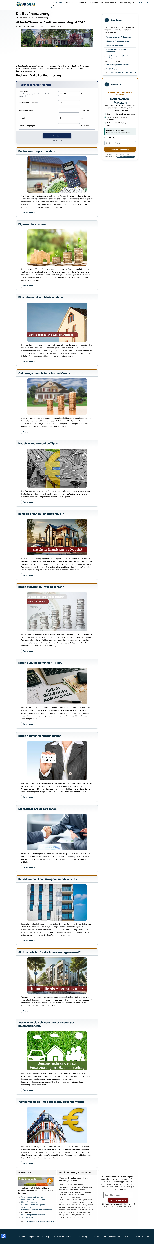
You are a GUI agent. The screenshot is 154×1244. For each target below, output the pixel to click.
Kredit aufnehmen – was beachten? (41, 586)
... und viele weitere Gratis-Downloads (121, 72)
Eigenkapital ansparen (32, 224)
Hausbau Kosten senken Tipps (38, 443)
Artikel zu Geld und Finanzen (136, 1237)
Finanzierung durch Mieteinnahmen (41, 297)
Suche (96, 1237)
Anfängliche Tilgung (32, 110)
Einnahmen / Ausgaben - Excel (117, 41)
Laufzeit (27, 118)
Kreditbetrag (29, 91)
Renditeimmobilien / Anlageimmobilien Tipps (47, 879)
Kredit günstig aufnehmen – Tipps (40, 662)
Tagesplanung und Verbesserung (118, 37)
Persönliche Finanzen (74, 3)
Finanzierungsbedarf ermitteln (117, 65)
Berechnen (57, 136)
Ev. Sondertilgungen (32, 126)
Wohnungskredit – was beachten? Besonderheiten (51, 1101)
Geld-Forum (143, 3)
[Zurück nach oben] (150, 1240)
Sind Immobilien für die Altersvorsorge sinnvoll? (49, 952)
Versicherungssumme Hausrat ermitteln (117, 57)
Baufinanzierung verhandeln (36, 151)
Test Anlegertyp (112, 69)
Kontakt (22, 1237)
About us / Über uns (111, 1237)
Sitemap (45, 1237)
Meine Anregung (83, 1237)
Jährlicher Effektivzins (32, 102)
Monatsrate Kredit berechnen (37, 808)
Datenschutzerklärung (126, 157)
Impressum (34, 1237)
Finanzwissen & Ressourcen (102, 3)
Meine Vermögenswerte (115, 45)
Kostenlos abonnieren (120, 149)
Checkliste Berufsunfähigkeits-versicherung (118, 51)
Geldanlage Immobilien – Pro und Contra (44, 373)
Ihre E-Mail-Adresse (111, 138)
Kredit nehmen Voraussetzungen (39, 735)
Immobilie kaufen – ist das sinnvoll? (41, 513)
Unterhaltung (125, 3)
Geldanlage (57, 2)
